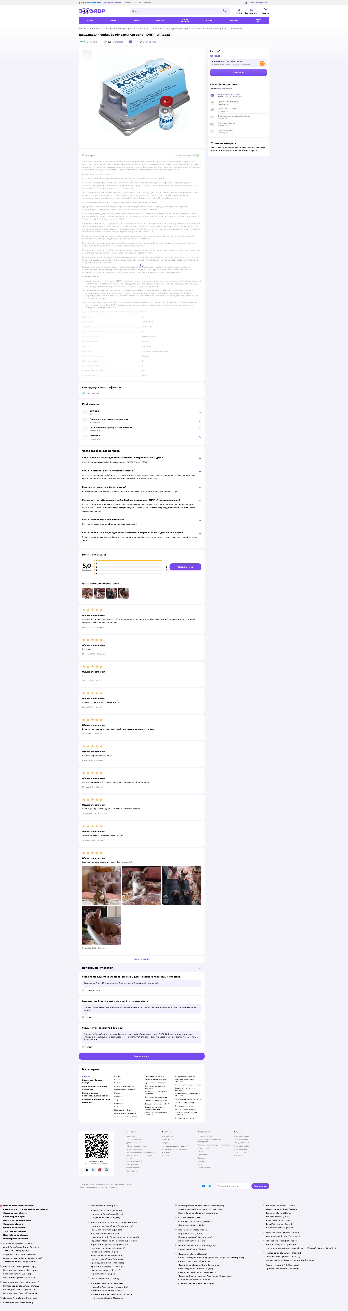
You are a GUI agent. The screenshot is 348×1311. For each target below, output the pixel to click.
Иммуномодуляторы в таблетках (184, 1080)
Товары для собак (241, 1146)
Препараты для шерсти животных (155, 1087)
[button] (147, 42)
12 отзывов (118, 42)
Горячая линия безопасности (174, 1149)
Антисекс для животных (185, 1076)
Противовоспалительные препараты (156, 1092)
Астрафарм (119, 1100)
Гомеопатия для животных (156, 1079)
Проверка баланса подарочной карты (214, 1145)
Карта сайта (131, 1171)
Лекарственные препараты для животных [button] (95, 1094)
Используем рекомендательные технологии (98, 1187)
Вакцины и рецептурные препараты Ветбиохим (217, 28)
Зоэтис (117, 1076)
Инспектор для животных (125, 1090)
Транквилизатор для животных (188, 1099)
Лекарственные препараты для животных (126, 28)
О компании (167, 1136)
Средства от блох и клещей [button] (92, 1081)
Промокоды (203, 1155)
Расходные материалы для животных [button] (96, 1101)
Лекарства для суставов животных (185, 1089)
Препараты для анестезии (156, 1097)
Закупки (165, 1143)
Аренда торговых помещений (175, 1146)
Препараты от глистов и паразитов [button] (94, 1087)
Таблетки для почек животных (188, 1085)
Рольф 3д (118, 1096)
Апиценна (118, 1103)
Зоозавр (83, 28)
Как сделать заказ (134, 1139)
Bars (116, 1107)
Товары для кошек (241, 1136)
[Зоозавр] (102, 11)
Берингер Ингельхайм (124, 1086)
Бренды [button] (86, 1076)
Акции (200, 1151)
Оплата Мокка (204, 1148)
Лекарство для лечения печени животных (155, 1108)
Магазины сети (204, 1168)
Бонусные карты (205, 1136)
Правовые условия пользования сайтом (113, 1184)
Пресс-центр (167, 1139)
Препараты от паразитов (125, 1113)
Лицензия (130, 1136)
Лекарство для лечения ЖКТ (157, 1104)
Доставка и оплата (134, 1143)
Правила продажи (134, 1149)
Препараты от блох (122, 1110)
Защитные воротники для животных (186, 1114)
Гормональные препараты (156, 1083)
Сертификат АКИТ (134, 1161)
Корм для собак (240, 1149)
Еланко (117, 1079)
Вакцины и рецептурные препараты (171, 28)
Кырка (117, 1083)
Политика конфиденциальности (140, 1152)
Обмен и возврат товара (136, 1146)
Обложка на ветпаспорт (185, 1102)
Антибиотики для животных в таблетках (187, 1095)
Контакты (166, 1156)
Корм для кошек (241, 1139)
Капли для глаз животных (156, 1100)
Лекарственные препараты (126, 1117)
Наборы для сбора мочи (185, 1109)
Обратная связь (133, 1168)
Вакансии (166, 1152)
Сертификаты (132, 1164)
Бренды (201, 1158)
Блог (200, 1164)
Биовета (118, 1093)
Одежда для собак (241, 1152)
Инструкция (92, 393)
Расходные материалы (154, 1076)
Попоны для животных (184, 1118)
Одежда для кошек (242, 1143)
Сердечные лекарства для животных (156, 1114)
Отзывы (201, 1161)
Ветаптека (95, 28)
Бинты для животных (184, 1106)
